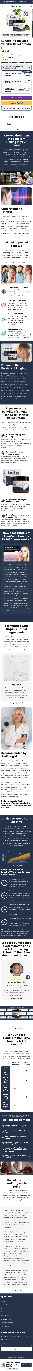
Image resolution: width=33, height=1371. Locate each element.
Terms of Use (5, 1326)
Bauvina (13, 1357)
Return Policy (5, 1315)
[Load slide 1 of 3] (10, 36)
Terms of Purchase (7, 1323)
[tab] (14, 130)
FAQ (2, 1308)
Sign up (16, 1349)
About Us (4, 1305)
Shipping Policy (6, 1319)
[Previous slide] (12, 618)
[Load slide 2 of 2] (18, 1029)
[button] (2, 6)
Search (3, 1301)
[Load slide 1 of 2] (15, 1029)
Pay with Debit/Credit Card (16, 108)
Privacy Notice (6, 1312)
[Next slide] (20, 618)
